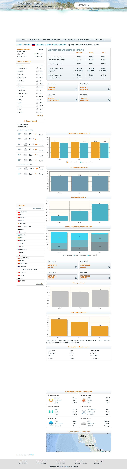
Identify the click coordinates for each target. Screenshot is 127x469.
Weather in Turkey (60, 461)
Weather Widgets (84, 39)
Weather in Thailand (42, 461)
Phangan (20, 96)
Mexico (22, 255)
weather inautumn (85, 277)
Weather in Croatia (60, 463)
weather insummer (52, 277)
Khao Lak (21, 74)
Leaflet (102, 451)
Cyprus (23, 223)
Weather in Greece (22, 463)
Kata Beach (21, 80)
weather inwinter (52, 266)
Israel (22, 243)
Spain (22, 260)
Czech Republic (25, 226)
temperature (53, 99)
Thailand (40, 45)
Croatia (23, 217)
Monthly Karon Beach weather (78, 347)
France (22, 232)
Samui (19, 109)
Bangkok (20, 71)
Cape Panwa (22, 90)
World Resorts (23, 45)
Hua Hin (20, 112)
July (71, 355)
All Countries (69, 39)
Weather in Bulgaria (99, 461)
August (72, 358)
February (52, 353)
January (52, 351)
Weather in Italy (98, 463)
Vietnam (23, 281)
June (71, 353)
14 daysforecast (84, 99)
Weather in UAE (79, 461)
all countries (39, 284)
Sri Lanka (23, 263)
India (22, 237)
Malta (22, 252)
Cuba (22, 220)
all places (40, 115)
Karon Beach (22, 77)
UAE (21, 278)
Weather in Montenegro (81, 463)
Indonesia (23, 240)
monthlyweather (84, 88)
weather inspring (85, 266)
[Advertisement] (63, 24)
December (94, 358)
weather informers (64, 466)
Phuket (20, 106)
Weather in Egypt (22, 461)
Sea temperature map (51, 39)
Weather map (35, 39)
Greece (23, 235)
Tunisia (22, 272)
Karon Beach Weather (55, 45)
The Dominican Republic (28, 269)
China (22, 214)
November (94, 355)
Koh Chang (21, 87)
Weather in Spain (41, 463)
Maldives (23, 249)
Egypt (22, 229)
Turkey (22, 275)
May (103, 53)
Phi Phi (20, 103)
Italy (22, 246)
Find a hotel (99, 39)
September (95, 351)
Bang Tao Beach (23, 68)
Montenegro (24, 258)
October (94, 353)
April (91, 53)
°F (25, 39)
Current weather (23, 49)
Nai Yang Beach (23, 93)
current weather (51, 88)
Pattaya (20, 99)
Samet (20, 84)
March (79, 53)
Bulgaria (23, 212)
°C (23, 39)
